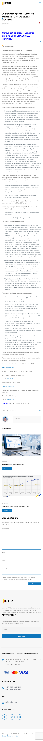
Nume (4, 552)
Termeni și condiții (12, 736)
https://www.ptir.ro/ (8, 368)
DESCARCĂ (6, 403)
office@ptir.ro (11, 379)
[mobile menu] (40, 3)
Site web (4, 569)
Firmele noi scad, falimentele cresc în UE (15, 506)
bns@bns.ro (10, 400)
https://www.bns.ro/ (8, 386)
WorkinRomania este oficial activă (13, 464)
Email (4, 560)
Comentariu (6, 528)
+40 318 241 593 (13, 689)
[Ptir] (6, 3)
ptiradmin (18, 419)
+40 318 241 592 (13, 687)
